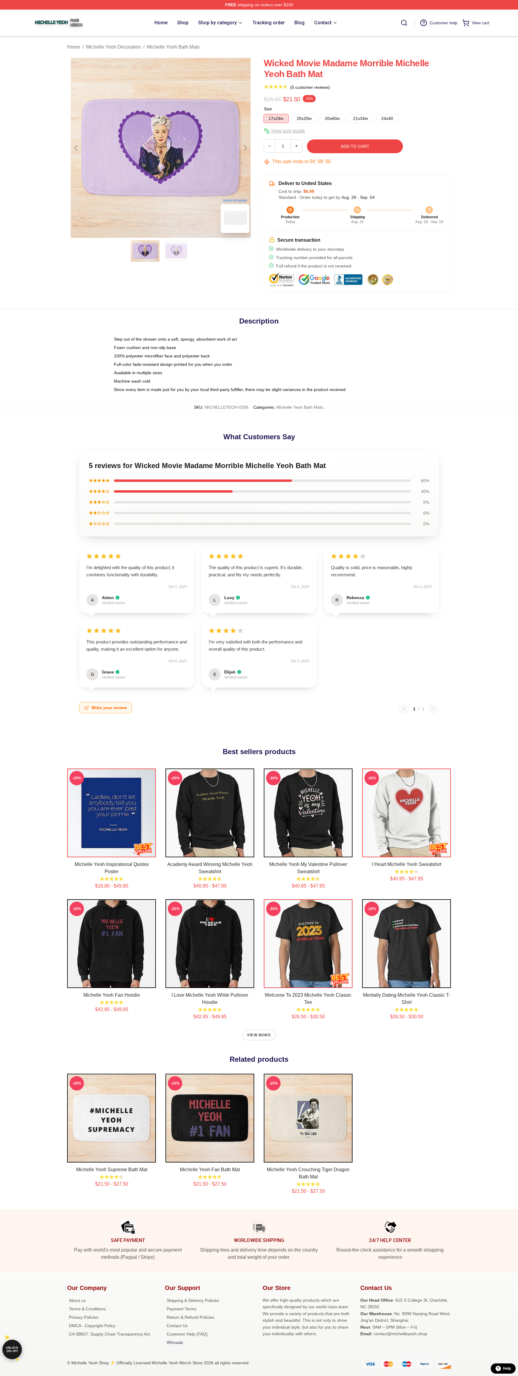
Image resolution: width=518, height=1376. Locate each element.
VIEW (111, 851)
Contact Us (177, 1325)
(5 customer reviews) (310, 87)
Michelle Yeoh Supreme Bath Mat (111, 1169)
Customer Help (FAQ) (187, 1334)
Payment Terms (181, 1308)
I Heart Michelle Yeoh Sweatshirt (406, 864)
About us (77, 1300)
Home (73, 46)
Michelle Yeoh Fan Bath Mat (210, 1169)
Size (268, 108)
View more (259, 1035)
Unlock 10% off (12, 1349)
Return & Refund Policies (190, 1317)
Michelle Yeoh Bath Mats (173, 46)
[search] (404, 23)
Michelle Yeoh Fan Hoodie (111, 995)
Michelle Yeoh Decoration (113, 46)
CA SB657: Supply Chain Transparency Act (109, 1334)
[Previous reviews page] (404, 708)
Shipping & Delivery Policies (193, 1300)
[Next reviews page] (433, 708)
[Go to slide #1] (145, 251)
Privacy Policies (83, 1317)
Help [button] (507, 1368)
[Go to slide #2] (176, 251)
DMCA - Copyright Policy (92, 1325)
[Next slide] (245, 148)
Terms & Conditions (87, 1308)
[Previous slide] (76, 148)
